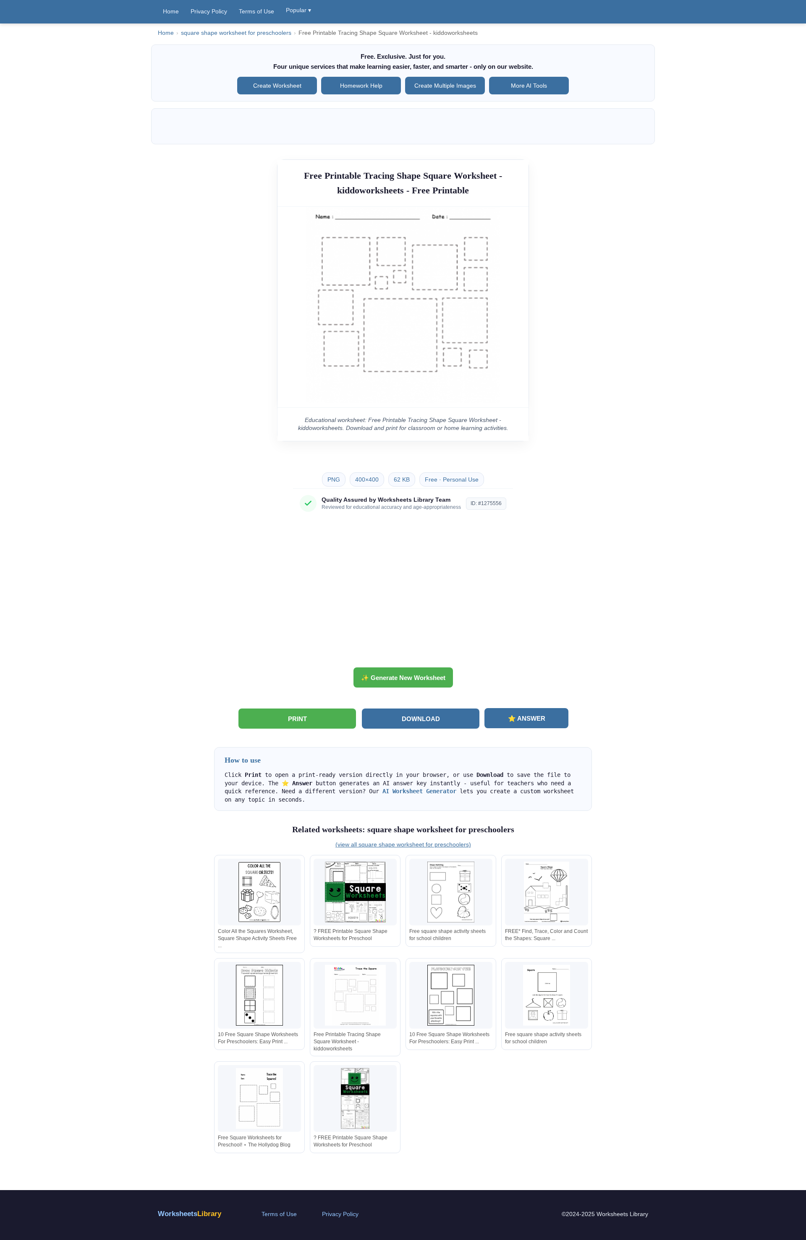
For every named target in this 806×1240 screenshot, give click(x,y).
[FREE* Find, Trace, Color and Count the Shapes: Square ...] (546, 892)
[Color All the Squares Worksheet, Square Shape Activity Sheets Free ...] (259, 892)
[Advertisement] (403, 592)
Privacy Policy (209, 11)
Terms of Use (256, 11)
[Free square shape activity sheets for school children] (451, 892)
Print (297, 718)
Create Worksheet (277, 85)
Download (421, 718)
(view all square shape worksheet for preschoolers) (403, 844)
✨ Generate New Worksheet (403, 677)
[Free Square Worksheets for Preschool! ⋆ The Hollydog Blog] (259, 1098)
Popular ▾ (298, 10)
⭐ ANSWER (526, 718)
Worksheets (189, 1214)
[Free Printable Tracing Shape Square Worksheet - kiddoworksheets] (355, 995)
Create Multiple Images (445, 85)
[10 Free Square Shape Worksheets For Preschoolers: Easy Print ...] (259, 995)
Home (171, 11)
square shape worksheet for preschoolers (236, 33)
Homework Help (361, 85)
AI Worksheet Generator (419, 791)
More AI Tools (529, 85)
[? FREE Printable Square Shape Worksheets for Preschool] (355, 892)
